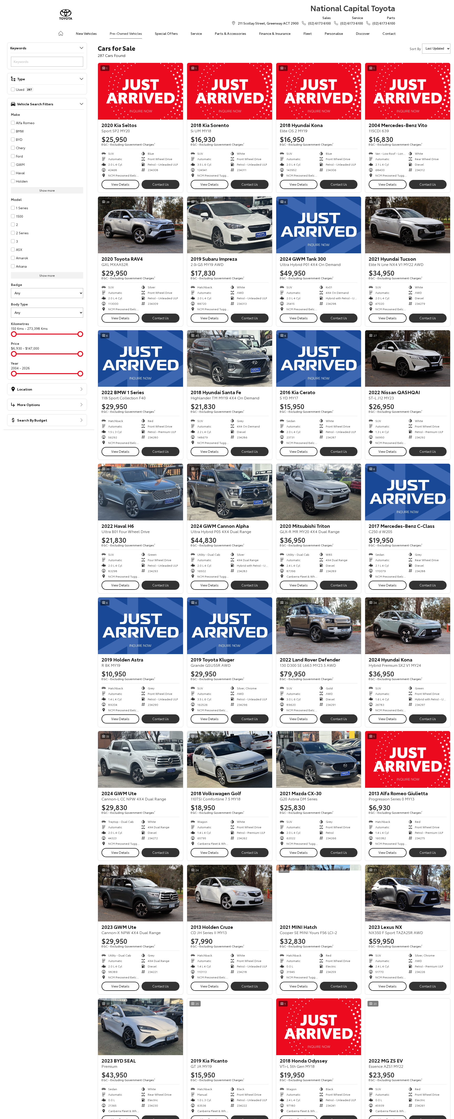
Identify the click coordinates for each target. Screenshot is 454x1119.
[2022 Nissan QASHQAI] (407, 358)
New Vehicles (86, 33)
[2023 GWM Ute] (140, 893)
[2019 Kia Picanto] (229, 1026)
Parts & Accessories (230, 33)
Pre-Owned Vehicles (126, 33)
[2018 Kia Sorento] (229, 91)
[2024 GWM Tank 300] (318, 225)
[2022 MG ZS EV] (407, 1026)
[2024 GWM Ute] (140, 759)
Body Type (19, 304)
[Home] (61, 33)
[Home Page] (65, 14)
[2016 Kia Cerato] (318, 358)
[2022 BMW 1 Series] (140, 358)
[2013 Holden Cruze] (229, 893)
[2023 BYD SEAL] (140, 1026)
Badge (16, 284)
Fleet (307, 33)
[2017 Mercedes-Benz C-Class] (407, 492)
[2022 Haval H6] (140, 492)
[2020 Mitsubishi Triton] (318, 492)
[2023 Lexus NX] (407, 893)
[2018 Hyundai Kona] (318, 91)
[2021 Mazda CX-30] (318, 759)
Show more (47, 190)
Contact (389, 33)
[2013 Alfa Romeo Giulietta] (407, 759)
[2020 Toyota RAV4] (140, 225)
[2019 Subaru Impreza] (229, 225)
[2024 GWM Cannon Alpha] (229, 492)
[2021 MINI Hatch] (318, 893)
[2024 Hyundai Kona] (407, 625)
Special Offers (166, 33)
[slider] (14, 334)
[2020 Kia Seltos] (140, 91)
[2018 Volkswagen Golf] (229, 759)
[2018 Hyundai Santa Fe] (229, 358)
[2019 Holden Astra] (140, 625)
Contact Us (160, 184)
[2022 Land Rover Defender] (318, 625)
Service (196, 33)
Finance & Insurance (275, 33)
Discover (363, 33)
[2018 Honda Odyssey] (318, 1026)
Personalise (334, 33)
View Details (120, 184)
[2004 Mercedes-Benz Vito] (407, 91)
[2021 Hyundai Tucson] (407, 225)
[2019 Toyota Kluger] (229, 625)
